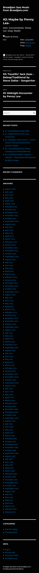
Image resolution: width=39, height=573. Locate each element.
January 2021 (10, 371)
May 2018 (9, 465)
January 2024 (10, 280)
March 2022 (10, 342)
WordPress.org (11, 558)
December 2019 (11, 409)
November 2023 (11, 286)
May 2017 (9, 500)
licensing (30, 57)
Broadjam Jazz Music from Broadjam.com (16, 9)
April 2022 (9, 339)
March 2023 (10, 309)
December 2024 (11, 248)
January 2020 (10, 406)
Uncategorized (11, 532)
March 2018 (10, 471)
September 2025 (12, 221)
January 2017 (10, 512)
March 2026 (10, 204)
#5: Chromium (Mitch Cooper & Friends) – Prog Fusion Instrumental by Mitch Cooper (20, 157)
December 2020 (11, 374)
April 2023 (9, 306)
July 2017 (8, 494)
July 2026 (9, 192)
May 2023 (9, 303)
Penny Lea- (30, 43)
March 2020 (10, 400)
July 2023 (9, 298)
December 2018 (11, 444)
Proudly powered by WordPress (13, 569)
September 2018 (11, 453)
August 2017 (10, 491)
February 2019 (11, 439)
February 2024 (11, 277)
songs (15, 59)
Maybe (28, 45)
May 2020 (9, 394)
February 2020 (11, 403)
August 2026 (10, 189)
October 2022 (10, 324)
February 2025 (11, 242)
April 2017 (9, 503)
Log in (7, 549)
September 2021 (11, 348)
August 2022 (10, 330)
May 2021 (9, 359)
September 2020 (12, 383)
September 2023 (12, 292)
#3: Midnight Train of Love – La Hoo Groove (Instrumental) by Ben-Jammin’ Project (20, 143)
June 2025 (9, 230)
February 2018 (11, 474)
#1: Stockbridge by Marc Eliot (17, 131)
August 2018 (10, 456)
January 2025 (10, 245)
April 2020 (9, 397)
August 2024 (10, 259)
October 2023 (10, 289)
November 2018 (11, 447)
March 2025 (10, 239)
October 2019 (10, 415)
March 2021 (10, 365)
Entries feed (10, 552)
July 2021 (8, 353)
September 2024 (12, 257)
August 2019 (10, 421)
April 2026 (9, 201)
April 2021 (9, 362)
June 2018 (9, 462)
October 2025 (10, 218)
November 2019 (11, 412)
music (5, 59)
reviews (10, 59)
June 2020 (9, 392)
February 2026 (11, 207)
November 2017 (11, 483)
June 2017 (9, 497)
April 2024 (9, 271)
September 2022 (12, 327)
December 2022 (11, 318)
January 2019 (10, 441)
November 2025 (11, 215)
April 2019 (9, 433)
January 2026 (10, 210)
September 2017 (11, 488)
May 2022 (9, 336)
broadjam (17, 57)
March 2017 (10, 506)
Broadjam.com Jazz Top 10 (15, 55)
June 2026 (9, 195)
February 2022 (11, 345)
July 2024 (9, 262)
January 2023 (10, 315)
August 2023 (10, 295)
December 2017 (11, 480)
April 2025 (9, 236)
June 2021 (9, 356)
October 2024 (10, 254)
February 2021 (11, 368)
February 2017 (11, 509)
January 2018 (10, 477)
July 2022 (9, 333)
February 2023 (11, 312)
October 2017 (10, 486)
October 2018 (10, 450)
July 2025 (9, 227)
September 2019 (12, 418)
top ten (20, 59)
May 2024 (9, 268)
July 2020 (9, 389)
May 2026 (9, 198)
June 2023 (9, 301)
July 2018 (8, 459)
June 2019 (9, 427)
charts (24, 57)
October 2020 (10, 380)
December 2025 (11, 212)
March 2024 (10, 274)
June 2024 (9, 265)
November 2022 (11, 321)
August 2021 (10, 350)
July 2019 (9, 424)
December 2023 (11, 283)
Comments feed (11, 555)
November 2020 (11, 377)
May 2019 (9, 430)
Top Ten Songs (8, 57)
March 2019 (10, 436)
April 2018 (9, 468)
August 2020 (10, 386)
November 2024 (11, 251)
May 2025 (9, 233)
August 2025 (10, 224)
